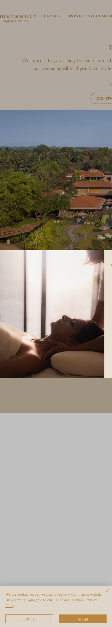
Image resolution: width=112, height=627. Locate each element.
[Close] (104, 593)
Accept (82, 619)
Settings (29, 619)
